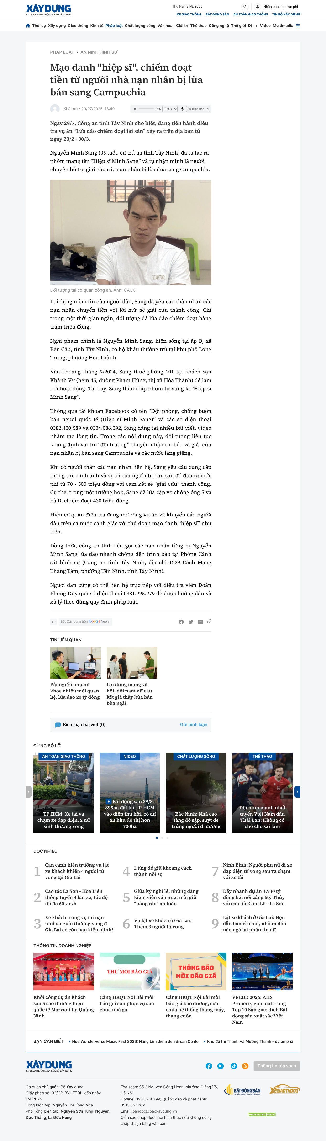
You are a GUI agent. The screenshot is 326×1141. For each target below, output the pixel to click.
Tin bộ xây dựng (286, 14)
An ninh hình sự (99, 52)
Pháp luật (114, 25)
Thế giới (238, 25)
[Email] (200, 622)
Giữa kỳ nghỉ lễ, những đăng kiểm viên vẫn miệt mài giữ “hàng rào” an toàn (166, 897)
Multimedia (283, 25)
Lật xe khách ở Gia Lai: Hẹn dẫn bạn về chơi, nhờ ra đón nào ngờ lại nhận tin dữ (254, 923)
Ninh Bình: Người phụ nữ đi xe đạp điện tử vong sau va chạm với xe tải (257, 871)
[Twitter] (191, 622)
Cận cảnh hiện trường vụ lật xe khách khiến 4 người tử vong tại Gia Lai (77, 871)
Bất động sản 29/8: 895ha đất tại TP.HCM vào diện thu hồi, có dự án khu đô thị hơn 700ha (130, 813)
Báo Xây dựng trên (74, 622)
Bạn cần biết (48, 1041)
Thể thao (198, 25)
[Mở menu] (297, 25)
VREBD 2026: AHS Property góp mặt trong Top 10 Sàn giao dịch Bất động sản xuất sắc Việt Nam (259, 1009)
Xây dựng (57, 25)
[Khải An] (55, 109)
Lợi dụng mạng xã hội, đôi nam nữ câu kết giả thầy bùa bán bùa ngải (130, 694)
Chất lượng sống (140, 25)
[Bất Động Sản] (242, 1090)
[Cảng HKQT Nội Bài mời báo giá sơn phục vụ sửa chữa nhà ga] (130, 971)
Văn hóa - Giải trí (173, 25)
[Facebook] (181, 622)
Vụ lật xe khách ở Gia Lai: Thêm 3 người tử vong (163, 923)
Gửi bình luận (193, 724)
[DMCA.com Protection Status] (262, 1114)
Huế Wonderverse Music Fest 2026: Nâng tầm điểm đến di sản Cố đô (135, 1041)
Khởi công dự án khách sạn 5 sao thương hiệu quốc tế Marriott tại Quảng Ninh (63, 1006)
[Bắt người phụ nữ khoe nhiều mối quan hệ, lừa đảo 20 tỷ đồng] (75, 663)
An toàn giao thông (250, 14)
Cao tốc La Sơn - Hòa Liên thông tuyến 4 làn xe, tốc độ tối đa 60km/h (76, 897)
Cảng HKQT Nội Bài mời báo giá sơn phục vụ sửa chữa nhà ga (127, 1003)
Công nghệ (219, 25)
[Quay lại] (53, 622)
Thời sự (39, 25)
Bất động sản (217, 14)
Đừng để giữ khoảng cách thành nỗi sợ (163, 871)
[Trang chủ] (28, 26)
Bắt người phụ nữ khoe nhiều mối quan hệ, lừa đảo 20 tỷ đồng (75, 691)
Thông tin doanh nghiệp (62, 945)
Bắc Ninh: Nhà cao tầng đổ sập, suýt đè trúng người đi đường (196, 820)
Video (265, 25)
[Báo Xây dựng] (48, 10)
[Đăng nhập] (257, 6)
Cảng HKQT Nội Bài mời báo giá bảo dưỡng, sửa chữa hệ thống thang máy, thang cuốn (195, 1006)
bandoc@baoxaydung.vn (154, 1111)
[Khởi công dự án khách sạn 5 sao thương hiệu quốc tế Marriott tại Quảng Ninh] (63, 971)
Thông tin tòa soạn (277, 1066)
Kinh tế (97, 25)
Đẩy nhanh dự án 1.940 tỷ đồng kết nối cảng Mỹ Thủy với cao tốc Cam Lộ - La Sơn (254, 897)
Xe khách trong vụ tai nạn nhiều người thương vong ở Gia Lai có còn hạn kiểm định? (79, 923)
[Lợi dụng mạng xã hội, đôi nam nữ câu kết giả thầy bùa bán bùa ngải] (132, 663)
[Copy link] (209, 622)
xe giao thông (189, 14)
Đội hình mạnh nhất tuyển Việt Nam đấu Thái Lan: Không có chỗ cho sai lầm (262, 817)
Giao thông (78, 25)
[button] (157, 838)
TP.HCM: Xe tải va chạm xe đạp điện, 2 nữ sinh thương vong (63, 820)
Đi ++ (253, 25)
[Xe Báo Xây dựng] (284, 1089)
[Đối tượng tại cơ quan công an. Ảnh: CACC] (130, 232)
